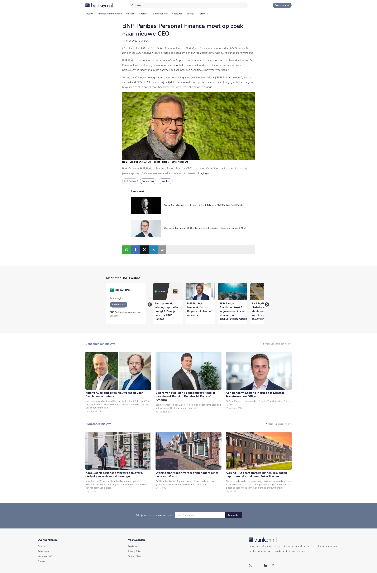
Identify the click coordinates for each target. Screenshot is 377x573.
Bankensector (160, 13)
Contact (41, 561)
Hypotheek (166, 181)
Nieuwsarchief (45, 556)
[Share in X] (144, 249)
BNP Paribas (130, 181)
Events (190, 13)
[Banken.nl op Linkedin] (265, 565)
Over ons (42, 546)
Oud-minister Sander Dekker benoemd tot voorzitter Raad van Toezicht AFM (205, 228)
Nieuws (89, 13)
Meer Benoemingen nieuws (278, 343)
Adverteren (43, 551)
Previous (148, 303)
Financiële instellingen (110, 13)
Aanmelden (233, 515)
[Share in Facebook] (135, 249)
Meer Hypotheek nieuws (280, 423)
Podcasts (144, 13)
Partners (203, 13)
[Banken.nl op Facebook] (258, 565)
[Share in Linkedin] (153, 249)
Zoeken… (138, 5)
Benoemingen (148, 181)
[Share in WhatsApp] (126, 249)
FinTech (130, 13)
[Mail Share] (162, 249)
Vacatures (177, 13)
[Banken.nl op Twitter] (250, 565)
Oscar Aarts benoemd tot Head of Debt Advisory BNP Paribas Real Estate (203, 205)
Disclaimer (133, 546)
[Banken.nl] (92, 3)
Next (265, 303)
